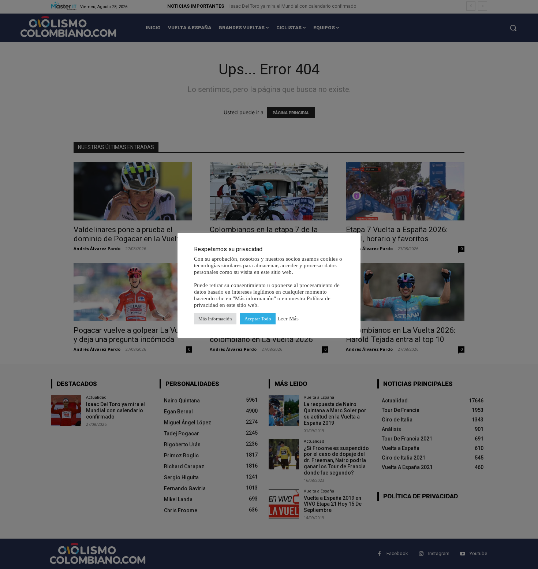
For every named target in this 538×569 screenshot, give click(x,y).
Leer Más (288, 318)
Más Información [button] (215, 318)
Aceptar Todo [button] (257, 318)
